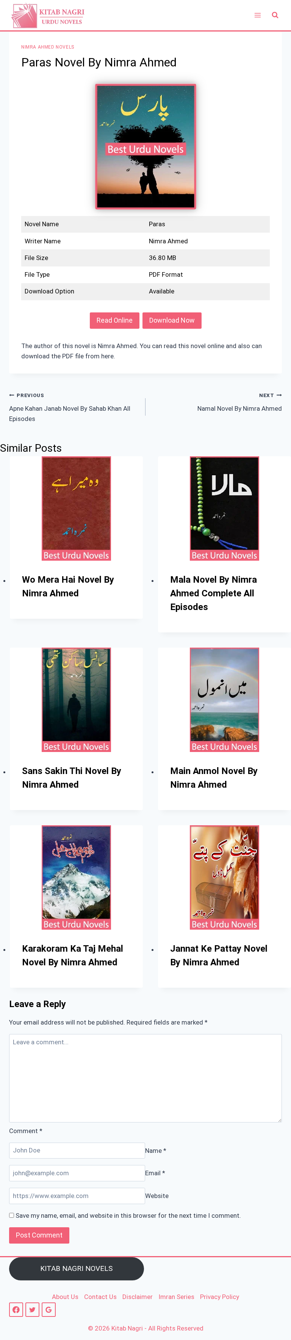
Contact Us (100, 1297)
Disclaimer (137, 1297)
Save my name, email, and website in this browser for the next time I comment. (128, 1215)
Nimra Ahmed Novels (47, 47)
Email (155, 1173)
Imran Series (176, 1297)
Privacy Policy (219, 1297)
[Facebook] (16, 1309)
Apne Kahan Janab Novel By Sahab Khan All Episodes (69, 407)
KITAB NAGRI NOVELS (76, 1268)
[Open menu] (257, 15)
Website (157, 1196)
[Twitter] (32, 1309)
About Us (65, 1297)
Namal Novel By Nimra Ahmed (239, 402)
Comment (25, 1131)
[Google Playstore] (49, 1309)
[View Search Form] (275, 15)
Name (155, 1150)
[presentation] (76, 508)
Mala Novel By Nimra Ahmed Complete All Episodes (213, 593)
